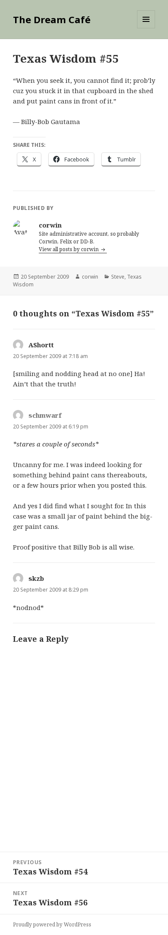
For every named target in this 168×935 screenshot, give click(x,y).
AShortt (41, 344)
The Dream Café (51, 19)
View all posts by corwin (69, 249)
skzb (36, 578)
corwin (90, 276)
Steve (117, 276)
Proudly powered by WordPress (52, 924)
